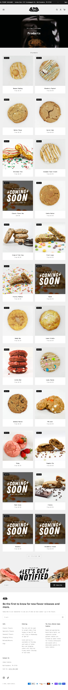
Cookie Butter (50, 213)
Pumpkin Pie (50, 463)
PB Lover (50, 421)
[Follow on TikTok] (8, 678)
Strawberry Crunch (50, 546)
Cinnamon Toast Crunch (50, 171)
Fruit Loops (50, 255)
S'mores (50, 505)
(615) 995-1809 (13, 669)
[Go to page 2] (39, 556)
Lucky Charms (50, 380)
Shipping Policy (8, 637)
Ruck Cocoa (18, 505)
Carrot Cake (50, 130)
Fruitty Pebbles (18, 296)
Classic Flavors (8, 628)
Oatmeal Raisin (17, 421)
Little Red (18, 380)
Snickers (17, 546)
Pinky (17, 463)
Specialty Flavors (8, 631)
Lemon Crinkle (50, 338)
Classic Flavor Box (18, 213)
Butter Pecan (18, 130)
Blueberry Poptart (50, 88)
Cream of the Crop (17, 255)
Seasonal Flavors (8, 634)
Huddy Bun (18, 338)
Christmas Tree (17, 171)
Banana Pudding (17, 88)
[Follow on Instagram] (4, 678)
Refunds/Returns (8, 640)
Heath (50, 296)
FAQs (4, 643)
